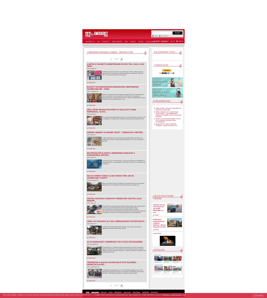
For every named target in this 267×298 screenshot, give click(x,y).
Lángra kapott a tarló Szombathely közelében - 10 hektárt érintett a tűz (166, 124)
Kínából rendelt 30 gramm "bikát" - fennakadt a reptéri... (115, 132)
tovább (90, 82)
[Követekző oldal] (121, 59)
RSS (174, 41)
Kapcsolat (104, 292)
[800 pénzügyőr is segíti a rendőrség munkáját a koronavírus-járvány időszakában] (94, 164)
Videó (133, 41)
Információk (154, 292)
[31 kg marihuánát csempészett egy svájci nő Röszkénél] (94, 251)
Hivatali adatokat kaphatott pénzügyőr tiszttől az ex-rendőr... (114, 200)
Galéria (110, 292)
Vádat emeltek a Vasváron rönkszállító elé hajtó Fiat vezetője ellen (168, 109)
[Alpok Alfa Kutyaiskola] (168, 241)
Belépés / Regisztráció (162, 41)
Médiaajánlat (118, 292)
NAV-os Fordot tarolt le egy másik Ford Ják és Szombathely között (110, 177)
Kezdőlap (90, 41)
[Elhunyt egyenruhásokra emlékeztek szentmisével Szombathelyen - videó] (94, 98)
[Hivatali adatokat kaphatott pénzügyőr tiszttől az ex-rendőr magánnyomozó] (94, 210)
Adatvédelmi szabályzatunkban (171, 295)
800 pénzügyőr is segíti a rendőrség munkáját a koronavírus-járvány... (111, 154)
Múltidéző (117, 41)
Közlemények (152, 41)
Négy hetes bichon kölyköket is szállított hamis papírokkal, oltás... (111, 111)
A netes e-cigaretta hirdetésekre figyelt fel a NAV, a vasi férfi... (115, 65)
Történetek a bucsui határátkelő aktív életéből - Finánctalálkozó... (112, 263)
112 (98, 41)
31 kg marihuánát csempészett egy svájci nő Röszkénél (115, 242)
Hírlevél (181, 41)
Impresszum (127, 292)
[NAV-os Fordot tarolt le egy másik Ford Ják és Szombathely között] (94, 187)
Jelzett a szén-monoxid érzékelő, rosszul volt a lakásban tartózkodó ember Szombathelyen (168, 120)
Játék (140, 41)
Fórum (164, 41)
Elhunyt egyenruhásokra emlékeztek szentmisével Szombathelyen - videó (113, 88)
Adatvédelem (136, 292)
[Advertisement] (133, 14)
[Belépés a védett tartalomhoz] (167, 93)
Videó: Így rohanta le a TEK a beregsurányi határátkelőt (115, 221)
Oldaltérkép (164, 36)
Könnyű (106, 41)
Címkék (156, 36)
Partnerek (157, 233)
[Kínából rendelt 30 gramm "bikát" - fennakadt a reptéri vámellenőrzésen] (94, 142)
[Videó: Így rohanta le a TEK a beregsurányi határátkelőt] (94, 231)
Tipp (126, 41)
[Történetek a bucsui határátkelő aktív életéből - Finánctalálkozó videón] (94, 274)
